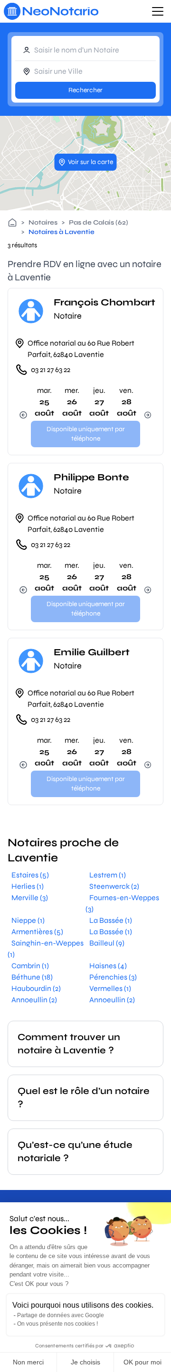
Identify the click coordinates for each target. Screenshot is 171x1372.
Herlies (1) (27, 886)
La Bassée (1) (110, 920)
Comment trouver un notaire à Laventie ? (69, 1043)
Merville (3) (29, 897)
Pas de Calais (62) (98, 222)
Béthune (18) (32, 977)
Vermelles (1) (110, 988)
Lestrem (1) (107, 874)
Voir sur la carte (90, 162)
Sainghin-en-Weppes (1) (46, 948)
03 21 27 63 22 (50, 369)
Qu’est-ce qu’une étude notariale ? (75, 1151)
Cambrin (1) (30, 965)
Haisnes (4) (108, 965)
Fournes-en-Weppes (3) (122, 903)
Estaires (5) (30, 874)
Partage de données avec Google (60, 1315)
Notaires (42, 222)
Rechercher (85, 90)
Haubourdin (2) (36, 988)
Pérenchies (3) (113, 977)
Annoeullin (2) (34, 999)
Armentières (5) (37, 931)
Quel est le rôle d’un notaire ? (84, 1097)
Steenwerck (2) (114, 886)
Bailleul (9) (106, 942)
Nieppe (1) (28, 920)
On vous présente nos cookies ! (57, 1323)
